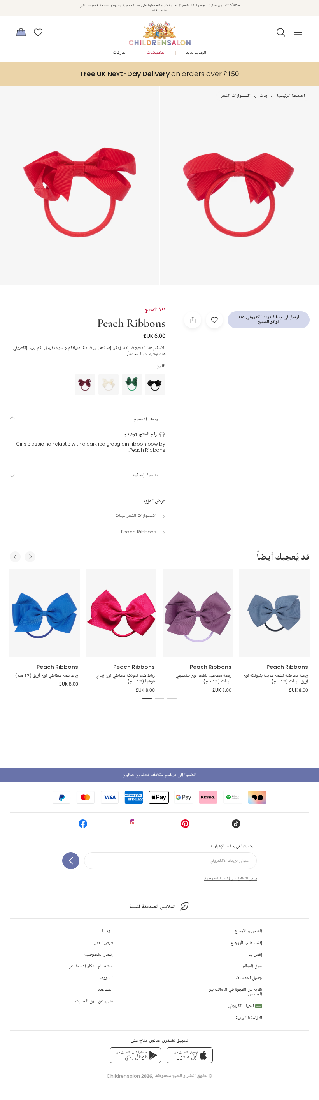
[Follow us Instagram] (134, 826)
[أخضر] (132, 384)
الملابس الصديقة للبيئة (152, 907)
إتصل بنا (255, 954)
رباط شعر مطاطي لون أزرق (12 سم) (46, 676)
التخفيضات (156, 52)
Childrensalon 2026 (129, 1076)
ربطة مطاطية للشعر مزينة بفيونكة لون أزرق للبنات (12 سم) (275, 679)
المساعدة (105, 989)
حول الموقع (252, 966)
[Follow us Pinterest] (185, 826)
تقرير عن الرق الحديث (94, 1001)
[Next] (30, 556)
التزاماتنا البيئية (249, 1018)
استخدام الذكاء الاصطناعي (90, 966)
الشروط (106, 978)
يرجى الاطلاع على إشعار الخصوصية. (230, 878)
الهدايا (107, 931)
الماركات (120, 52)
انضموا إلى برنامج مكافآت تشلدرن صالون (159, 775)
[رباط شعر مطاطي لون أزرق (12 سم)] (44, 613)
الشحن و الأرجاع (248, 931)
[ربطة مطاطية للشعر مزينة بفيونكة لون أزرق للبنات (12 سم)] (274, 613)
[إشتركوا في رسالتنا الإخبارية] (70, 860)
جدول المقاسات (248, 978)
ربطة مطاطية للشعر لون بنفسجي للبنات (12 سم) (203, 679)
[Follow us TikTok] (236, 826)
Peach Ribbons (131, 322)
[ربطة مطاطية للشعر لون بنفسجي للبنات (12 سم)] (198, 613)
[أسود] (155, 384)
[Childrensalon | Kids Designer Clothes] (159, 30)
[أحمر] (85, 384)
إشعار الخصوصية (98, 954)
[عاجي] (108, 384)
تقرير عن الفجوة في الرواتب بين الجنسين (235, 992)
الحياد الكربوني (244, 1006)
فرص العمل (103, 943)
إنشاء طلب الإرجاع (246, 943)
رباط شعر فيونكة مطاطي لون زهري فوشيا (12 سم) (125, 679)
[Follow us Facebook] (83, 826)
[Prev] (15, 556)
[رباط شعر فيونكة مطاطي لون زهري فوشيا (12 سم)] (121, 613)
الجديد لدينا (196, 52)
